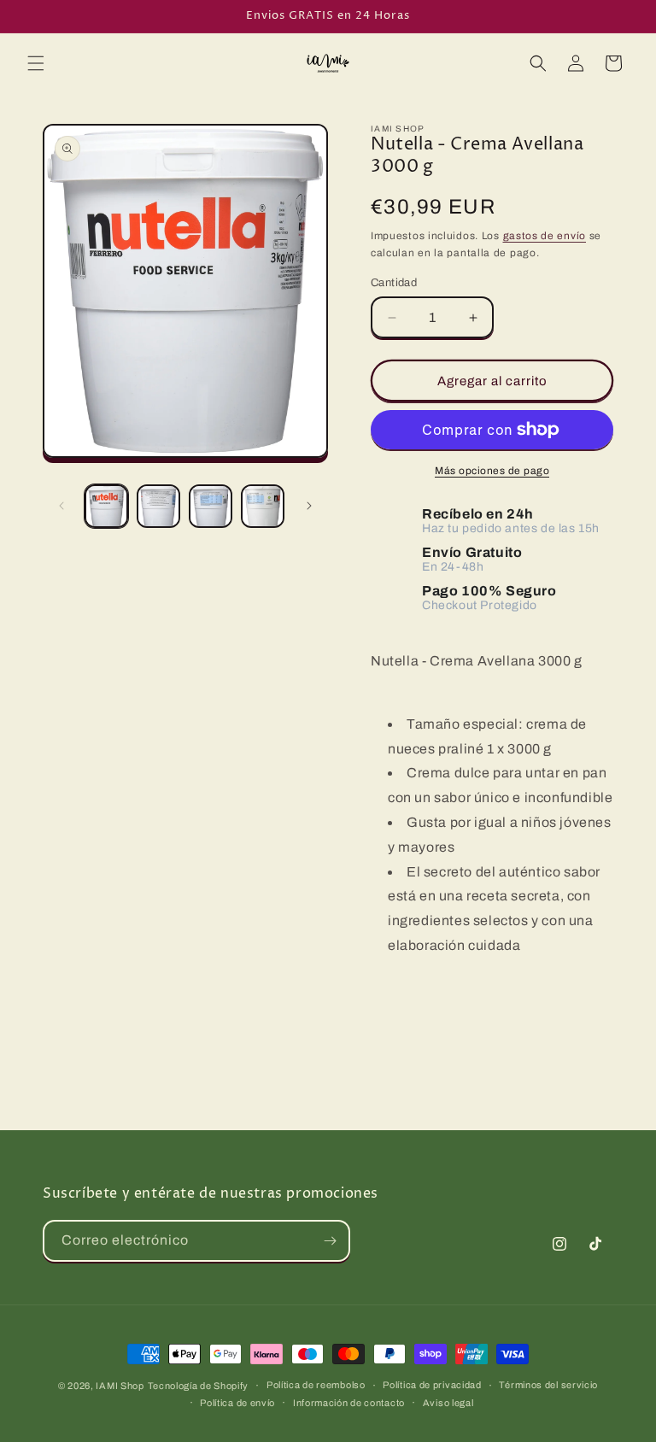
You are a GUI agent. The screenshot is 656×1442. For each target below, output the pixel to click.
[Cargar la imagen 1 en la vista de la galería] (106, 506)
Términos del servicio (548, 1385)
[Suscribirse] (329, 1241)
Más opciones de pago (492, 471)
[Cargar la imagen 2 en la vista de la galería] (158, 506)
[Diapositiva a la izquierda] (61, 506)
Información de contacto (349, 1403)
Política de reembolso (316, 1385)
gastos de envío (545, 236)
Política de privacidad (432, 1385)
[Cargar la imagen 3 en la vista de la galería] (210, 506)
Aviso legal (448, 1403)
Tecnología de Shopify (198, 1385)
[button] (36, 63)
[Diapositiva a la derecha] (309, 506)
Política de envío (237, 1403)
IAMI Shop (120, 1385)
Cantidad (394, 283)
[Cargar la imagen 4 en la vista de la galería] (262, 506)
